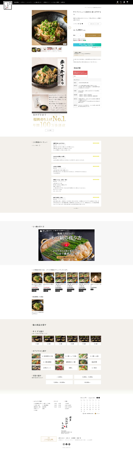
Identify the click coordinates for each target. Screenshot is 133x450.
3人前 (55, 405)
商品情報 (16, 2)
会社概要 (73, 438)
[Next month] (99, 397)
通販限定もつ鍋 (37, 407)
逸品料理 (44, 407)
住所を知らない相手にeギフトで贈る (87, 44)
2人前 (59, 403)
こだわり (22, 2)
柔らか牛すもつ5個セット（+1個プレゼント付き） (37, 285)
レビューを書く (35, 145)
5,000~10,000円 (68, 407)
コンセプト (29, 2)
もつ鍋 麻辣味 (45, 405)
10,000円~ (67, 408)
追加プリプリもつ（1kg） (96, 285)
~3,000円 (67, 403)
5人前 (55, 407)
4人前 (59, 405)
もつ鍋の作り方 (37, 2)
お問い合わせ (61, 438)
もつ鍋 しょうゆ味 (46, 403)
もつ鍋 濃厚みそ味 (37, 403)
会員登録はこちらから (78, 55)
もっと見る (49, 130)
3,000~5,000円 (68, 405)
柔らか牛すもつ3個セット (49, 285)
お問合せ (63, 2)
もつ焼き (36, 410)
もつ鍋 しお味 (37, 405)
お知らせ (68, 438)
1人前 (55, 403)
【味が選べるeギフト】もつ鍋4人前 (60, 285)
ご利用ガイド (46, 2)
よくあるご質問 (55, 2)
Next (69, 27)
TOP (85, 7)
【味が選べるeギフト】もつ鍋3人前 (72, 285)
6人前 (59, 407)
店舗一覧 (79, 438)
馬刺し (43, 408)
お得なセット (36, 408)
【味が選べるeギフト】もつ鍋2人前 (84, 285)
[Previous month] (97, 397)
